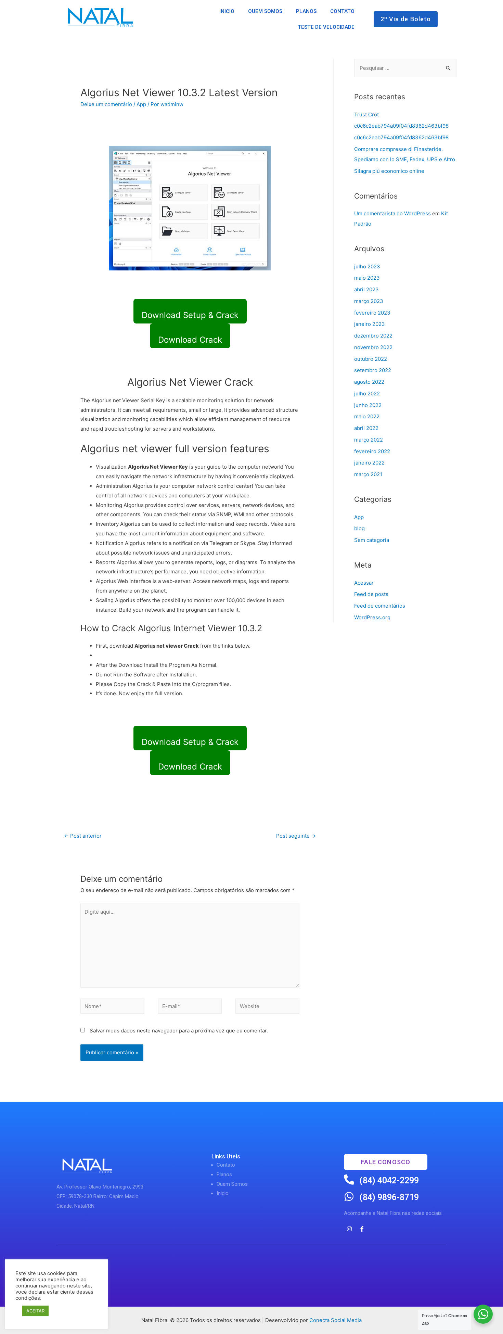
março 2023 (368, 301)
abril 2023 (366, 289)
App (141, 104)
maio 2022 (366, 416)
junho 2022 (368, 405)
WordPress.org (372, 617)
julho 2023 (367, 266)
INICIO (226, 11)
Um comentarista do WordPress (392, 213)
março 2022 (368, 439)
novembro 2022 (373, 347)
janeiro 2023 (369, 324)
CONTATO (342, 11)
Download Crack (190, 340)
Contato (226, 1165)
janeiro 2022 (369, 462)
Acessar (364, 583)
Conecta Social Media (335, 1320)
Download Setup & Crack (190, 315)
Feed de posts (371, 594)
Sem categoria (371, 540)
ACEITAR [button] (35, 1310)
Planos (224, 1174)
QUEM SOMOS (265, 11)
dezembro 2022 (373, 335)
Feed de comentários (379, 605)
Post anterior (83, 836)
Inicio (223, 1193)
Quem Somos (232, 1184)
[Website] (267, 1007)
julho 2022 (367, 393)
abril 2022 (366, 428)
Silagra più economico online (389, 171)
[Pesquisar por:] (405, 68)
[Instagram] (349, 1228)
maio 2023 (367, 278)
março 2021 (368, 474)
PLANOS (306, 11)
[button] (406, 19)
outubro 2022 (370, 359)
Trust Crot (366, 114)
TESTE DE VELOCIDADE (326, 27)
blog (359, 528)
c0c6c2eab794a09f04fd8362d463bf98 (401, 126)
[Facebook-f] (362, 1228)
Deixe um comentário (106, 104)
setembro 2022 (372, 370)
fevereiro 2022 (372, 451)
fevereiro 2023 (372, 312)
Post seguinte (296, 836)
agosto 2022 (369, 382)
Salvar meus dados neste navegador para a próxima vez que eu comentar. (179, 1030)
